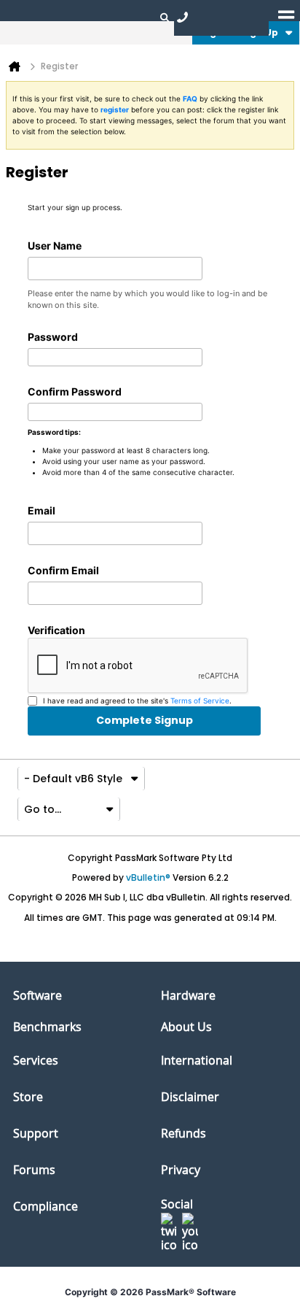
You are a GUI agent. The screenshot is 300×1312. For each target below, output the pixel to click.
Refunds (183, 1133)
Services (35, 1060)
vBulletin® (148, 877)
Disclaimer (190, 1097)
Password (53, 337)
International (196, 1060)
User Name (55, 245)
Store (28, 1097)
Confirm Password (75, 391)
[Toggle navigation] (286, 17)
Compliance (45, 1206)
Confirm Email (63, 570)
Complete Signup (144, 720)
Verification (56, 630)
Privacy (180, 1170)
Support (35, 1133)
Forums (34, 1170)
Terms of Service (199, 700)
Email (41, 510)
